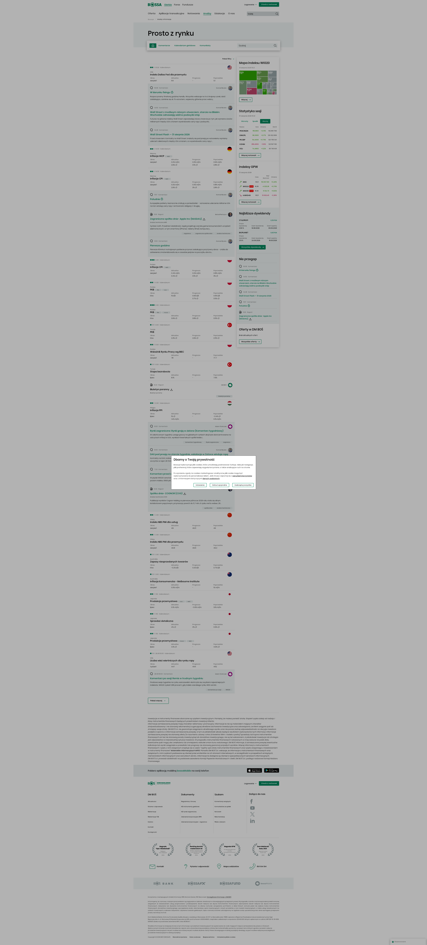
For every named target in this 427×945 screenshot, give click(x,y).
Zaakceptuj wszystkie (243, 485)
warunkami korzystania (242, 476)
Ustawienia (200, 485)
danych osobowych (211, 478)
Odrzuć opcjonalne (219, 485)
